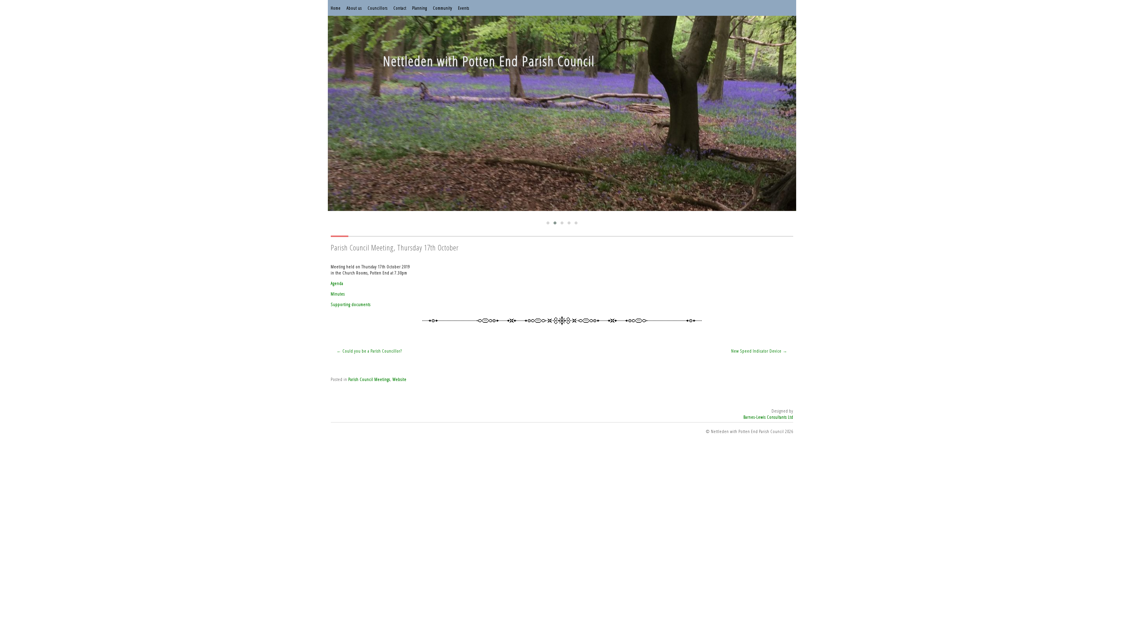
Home (336, 8)
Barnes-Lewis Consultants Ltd (768, 417)
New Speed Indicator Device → (759, 351)
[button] (547, 223)
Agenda (337, 283)
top (562, 614)
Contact (399, 8)
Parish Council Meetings (369, 379)
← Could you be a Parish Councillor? (369, 351)
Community (442, 8)
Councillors (378, 8)
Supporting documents (351, 304)
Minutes (338, 294)
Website (400, 379)
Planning (419, 8)
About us (354, 8)
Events (463, 8)
